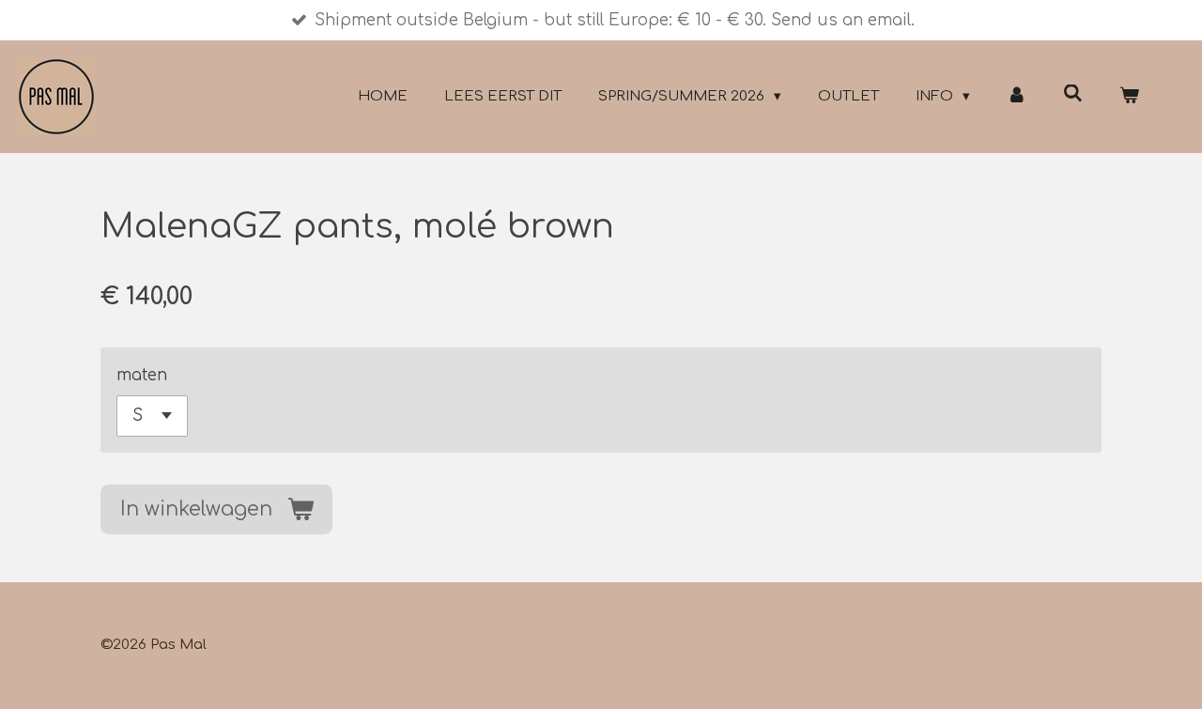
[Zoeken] (1073, 94)
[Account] (1016, 97)
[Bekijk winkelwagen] (1129, 97)
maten (141, 375)
